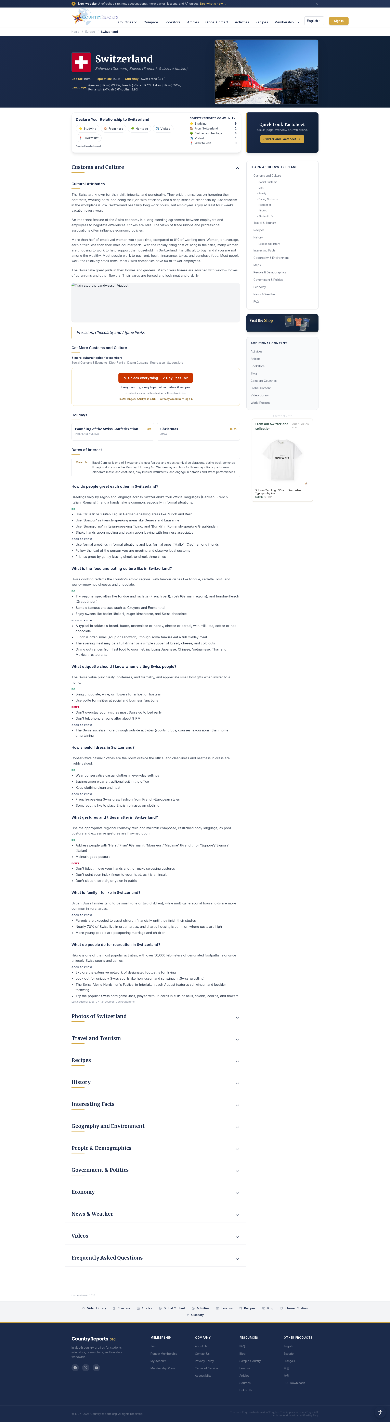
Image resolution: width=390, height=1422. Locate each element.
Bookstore (173, 22)
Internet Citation (296, 1308)
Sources (245, 1383)
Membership (284, 22)
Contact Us (202, 1353)
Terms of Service (206, 1368)
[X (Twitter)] (85, 1367)
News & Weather (265, 294)
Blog (254, 373)
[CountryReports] (95, 15)
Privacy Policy (204, 1361)
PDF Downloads (294, 1383)
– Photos (262, 210)
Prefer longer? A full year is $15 (137, 398)
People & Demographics (270, 272)
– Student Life (265, 216)
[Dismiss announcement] (316, 3)
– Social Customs (267, 182)
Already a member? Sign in (176, 398)
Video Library (260, 395)
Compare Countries (264, 380)
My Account (158, 1361)
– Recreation (264, 204)
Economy (260, 287)
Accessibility (203, 1375)
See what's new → (213, 3)
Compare (151, 22)
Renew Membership (164, 1353)
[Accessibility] (380, 1412)
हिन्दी (286, 1375)
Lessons (227, 1308)
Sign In (339, 21)
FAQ (256, 301)
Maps (257, 265)
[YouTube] (96, 1367)
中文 (286, 1368)
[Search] (297, 21)
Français (289, 1361)
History (258, 237)
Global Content (216, 22)
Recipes (262, 22)
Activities (242, 22)
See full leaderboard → (90, 146)
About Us (201, 1346)
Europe (90, 31)
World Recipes (260, 402)
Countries (125, 22)
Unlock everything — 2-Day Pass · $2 (158, 378)
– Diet (260, 187)
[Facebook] (75, 1367)
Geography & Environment (271, 257)
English (312, 21)
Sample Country (250, 1361)
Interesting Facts (264, 250)
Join (153, 1346)
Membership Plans (163, 1368)
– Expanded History (268, 243)
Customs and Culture (267, 175)
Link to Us (245, 1390)
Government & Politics (268, 279)
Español (289, 1353)
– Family (261, 193)
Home (75, 31)
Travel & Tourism (265, 222)
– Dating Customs (267, 199)
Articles (193, 22)
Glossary (197, 1314)
